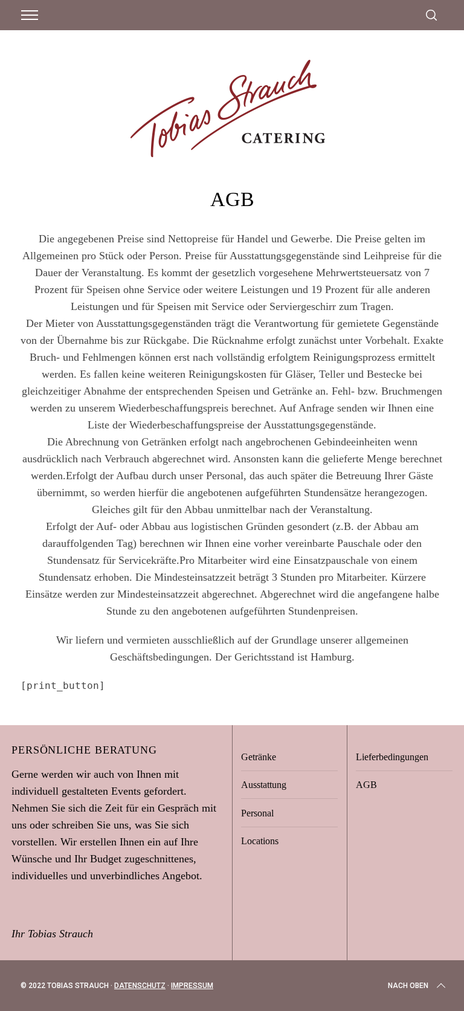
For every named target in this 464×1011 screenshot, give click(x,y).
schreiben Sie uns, (92, 825)
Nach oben (408, 985)
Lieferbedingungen (392, 757)
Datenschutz (140, 985)
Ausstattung (263, 785)
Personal (257, 813)
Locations (260, 841)
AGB (366, 785)
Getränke (258, 757)
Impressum (192, 985)
